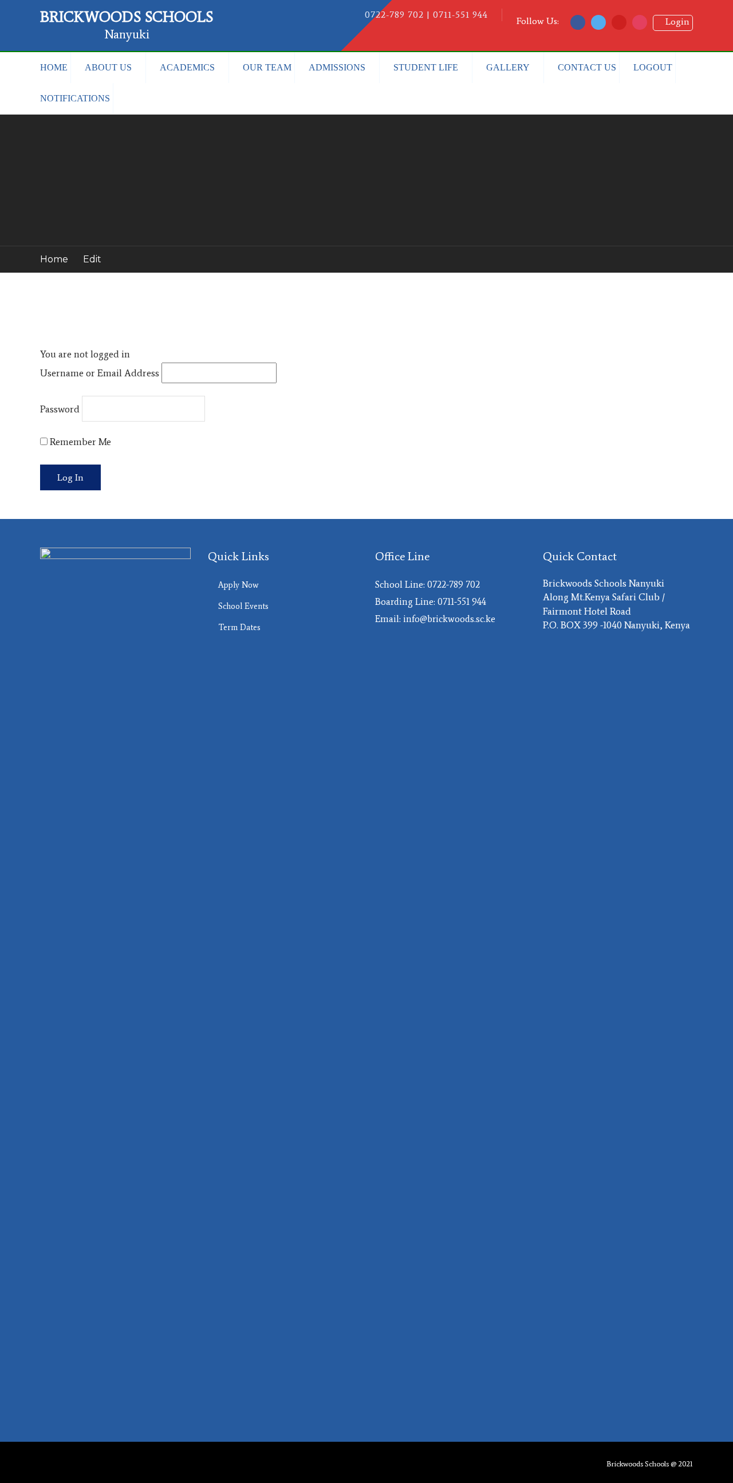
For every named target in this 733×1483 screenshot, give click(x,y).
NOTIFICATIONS (75, 98)
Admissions (337, 67)
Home (54, 67)
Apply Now (238, 585)
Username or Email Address (99, 373)
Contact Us (587, 67)
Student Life (425, 67)
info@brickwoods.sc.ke (449, 618)
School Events (243, 606)
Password (60, 409)
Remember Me (79, 441)
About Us (108, 67)
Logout (652, 67)
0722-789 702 (453, 584)
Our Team (267, 67)
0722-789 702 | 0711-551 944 (426, 14)
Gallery (508, 67)
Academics (187, 67)
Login (672, 21)
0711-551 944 (462, 601)
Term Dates (239, 627)
